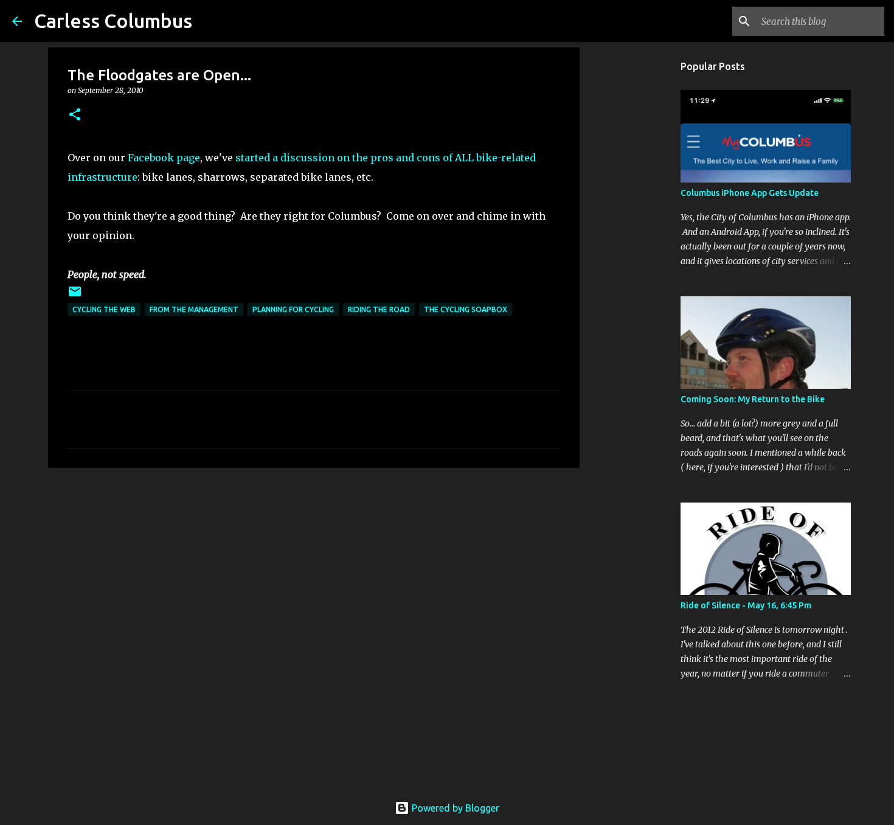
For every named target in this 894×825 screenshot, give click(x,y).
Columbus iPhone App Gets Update (750, 193)
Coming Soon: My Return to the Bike (753, 399)
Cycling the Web (104, 309)
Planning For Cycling (293, 309)
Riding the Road (379, 309)
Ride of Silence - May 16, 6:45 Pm (746, 605)
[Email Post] (75, 296)
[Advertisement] (313, 571)
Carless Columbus (113, 21)
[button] (75, 115)
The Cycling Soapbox (465, 309)
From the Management (194, 309)
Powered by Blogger (454, 807)
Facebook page (164, 157)
